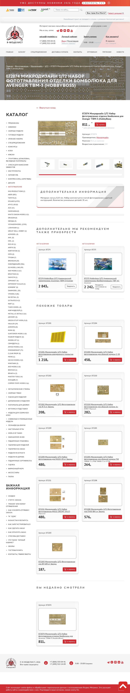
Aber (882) (12, 195)
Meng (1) (11, 357)
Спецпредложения (39, 52)
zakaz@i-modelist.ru (48, 37)
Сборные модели (15, 131)
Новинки (12, 127)
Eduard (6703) (14, 201)
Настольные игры (16, 429)
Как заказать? (112, 37)
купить (102, 125)
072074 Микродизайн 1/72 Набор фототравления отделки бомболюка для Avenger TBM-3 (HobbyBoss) (55, 636)
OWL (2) (11, 241)
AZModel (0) (13, 234)
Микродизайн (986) (16, 264)
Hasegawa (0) (13, 211)
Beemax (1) (12, 370)
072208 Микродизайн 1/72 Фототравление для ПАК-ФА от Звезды (102, 510)
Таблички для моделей (18, 445)
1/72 (46, 66)
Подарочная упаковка (18, 441)
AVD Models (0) (14, 367)
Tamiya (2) (12, 198)
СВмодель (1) (13, 343)
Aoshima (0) (13, 327)
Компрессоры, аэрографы (19, 179)
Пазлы (11, 476)
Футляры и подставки (18, 409)
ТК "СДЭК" (12, 516)
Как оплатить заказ (17, 532)
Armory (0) (12, 317)
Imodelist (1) (13, 340)
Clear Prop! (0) (14, 353)
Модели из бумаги (16, 453)
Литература (13, 175)
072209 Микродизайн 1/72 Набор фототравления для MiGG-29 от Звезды (55, 458)
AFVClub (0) (13, 204)
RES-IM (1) (12, 244)
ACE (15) (11, 208)
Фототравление (21, 66)
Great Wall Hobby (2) (17, 231)
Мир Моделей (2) (15, 310)
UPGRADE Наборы (15, 139)
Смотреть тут (93, 3)
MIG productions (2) (16, 191)
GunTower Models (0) (17, 334)
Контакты (78, 52)
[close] (107, 3)
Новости (120, 52)
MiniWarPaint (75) (15, 350)
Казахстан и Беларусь (18, 520)
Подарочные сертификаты (20, 461)
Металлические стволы (19, 389)
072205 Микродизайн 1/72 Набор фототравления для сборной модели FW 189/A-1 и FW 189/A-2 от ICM (101, 459)
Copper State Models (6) (18, 383)
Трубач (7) (12, 257)
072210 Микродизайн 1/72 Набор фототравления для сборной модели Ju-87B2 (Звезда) (101, 406)
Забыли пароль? (68, 43)
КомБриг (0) (13, 287)
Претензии (106, 52)
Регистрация (72, 41)
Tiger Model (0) (14, 307)
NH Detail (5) (13, 297)
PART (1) (11, 304)
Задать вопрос (90, 37)
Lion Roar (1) (13, 228)
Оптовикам (92, 52)
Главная (9, 52)
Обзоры (11, 546)
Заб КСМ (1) (12, 277)
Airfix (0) (12, 247)
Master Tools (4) (15, 377)
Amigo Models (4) (15, 347)
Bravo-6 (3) (12, 373)
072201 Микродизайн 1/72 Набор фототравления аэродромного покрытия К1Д (55, 354)
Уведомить (71, 286)
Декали (11, 183)
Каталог (21, 52)
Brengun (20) (13, 261)
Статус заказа (14, 500)
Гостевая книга (15, 550)
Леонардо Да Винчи (16, 425)
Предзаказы (13, 123)
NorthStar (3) (14, 251)
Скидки (11, 496)
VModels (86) (13, 294)
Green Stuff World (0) (17, 320)
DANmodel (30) (14, 291)
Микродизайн (37, 66)
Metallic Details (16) (17, 314)
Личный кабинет (69, 37)
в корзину (71, 360)
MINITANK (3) (13, 363)
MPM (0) (11, 254)
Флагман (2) (13, 274)
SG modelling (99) (15, 267)
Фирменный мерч (16, 469)
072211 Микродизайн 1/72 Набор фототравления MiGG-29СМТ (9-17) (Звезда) (54, 511)
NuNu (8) (11, 330)
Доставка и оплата (60, 52)
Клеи (10, 151)
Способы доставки (16, 536)
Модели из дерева (16, 457)
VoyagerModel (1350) (17, 224)
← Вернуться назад (45, 107)
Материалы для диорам (18, 405)
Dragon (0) (12, 218)
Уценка (11, 465)
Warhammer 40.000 (16, 437)
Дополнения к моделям (19, 401)
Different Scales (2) (17, 284)
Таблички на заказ (16, 449)
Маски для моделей (17, 397)
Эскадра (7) (13, 380)
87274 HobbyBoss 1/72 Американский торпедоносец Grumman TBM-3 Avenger (55, 279)
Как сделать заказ (16, 528)
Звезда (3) (12, 221)
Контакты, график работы (19, 554)
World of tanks (15, 433)
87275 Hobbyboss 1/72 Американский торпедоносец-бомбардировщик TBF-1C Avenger (101, 280)
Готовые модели (15, 135)
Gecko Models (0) (15, 360)
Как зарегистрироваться (19, 524)
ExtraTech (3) (14, 300)
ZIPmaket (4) (13, 281)
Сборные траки (14, 393)
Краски (11, 155)
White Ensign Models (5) (18, 214)
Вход (64, 41)
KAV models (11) (14, 271)
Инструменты (14, 171)
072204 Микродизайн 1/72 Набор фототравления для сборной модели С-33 (102, 353)
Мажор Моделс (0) (16, 337)
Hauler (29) (13, 324)
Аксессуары (13, 473)
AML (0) (11, 238)
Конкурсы (12, 147)
